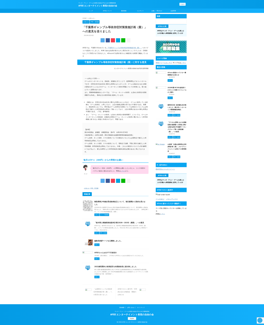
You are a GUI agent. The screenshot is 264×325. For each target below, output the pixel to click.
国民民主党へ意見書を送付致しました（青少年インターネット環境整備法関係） (177, 107)
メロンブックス (172, 199)
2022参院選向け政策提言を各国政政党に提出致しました (115, 266)
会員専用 (173, 11)
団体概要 (121, 307)
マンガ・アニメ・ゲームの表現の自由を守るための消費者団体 (132, 311)
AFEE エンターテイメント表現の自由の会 (97, 5)
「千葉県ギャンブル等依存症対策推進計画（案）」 (124, 48)
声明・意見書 (94, 188)
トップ (91, 11)
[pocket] (113, 40)
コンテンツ (140, 11)
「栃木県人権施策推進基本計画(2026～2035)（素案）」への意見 (119, 223)
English (182, 4)
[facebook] (108, 40)
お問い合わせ (130, 307)
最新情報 (123, 11)
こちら (123, 171)
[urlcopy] (128, 40)
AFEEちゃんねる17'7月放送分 (105, 253)
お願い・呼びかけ (156, 11)
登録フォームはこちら (164, 63)
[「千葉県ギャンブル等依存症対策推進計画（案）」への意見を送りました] (118, 40)
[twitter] (103, 40)
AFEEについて (107, 11)
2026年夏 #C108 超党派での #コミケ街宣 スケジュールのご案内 (177, 90)
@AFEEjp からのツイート (165, 169)
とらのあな (160, 199)
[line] (123, 40)
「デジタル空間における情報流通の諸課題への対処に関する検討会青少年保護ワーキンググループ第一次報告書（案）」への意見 (177, 126)
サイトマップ (141, 307)
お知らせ (87, 188)
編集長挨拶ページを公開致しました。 (108, 241)
